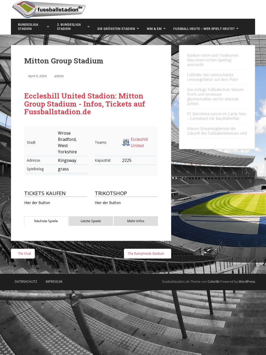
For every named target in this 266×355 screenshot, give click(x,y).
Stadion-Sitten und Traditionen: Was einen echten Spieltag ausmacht (213, 60)
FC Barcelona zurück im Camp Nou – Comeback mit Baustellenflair (216, 116)
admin (59, 76)
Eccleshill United (139, 142)
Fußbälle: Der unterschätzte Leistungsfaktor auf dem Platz (212, 77)
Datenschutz (26, 281)
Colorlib (214, 281)
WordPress (247, 281)
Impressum (54, 281)
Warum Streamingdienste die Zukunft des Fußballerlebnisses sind (217, 131)
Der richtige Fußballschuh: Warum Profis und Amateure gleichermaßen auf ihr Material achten (215, 96)
